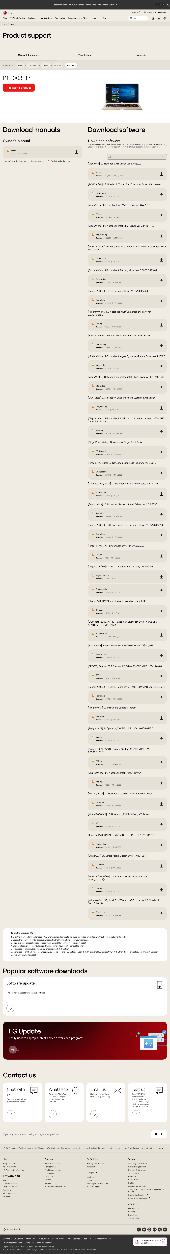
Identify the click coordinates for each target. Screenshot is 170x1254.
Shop (5, 18)
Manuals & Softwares (137, 1170)
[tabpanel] (85, 560)
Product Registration (137, 1167)
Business (135, 12)
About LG (133, 1203)
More (161, 1148)
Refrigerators (50, 1167)
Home (5, 24)
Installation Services (136, 1195)
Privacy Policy (43, 1239)
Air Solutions (46, 18)
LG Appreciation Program (13, 1170)
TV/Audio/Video (17, 18)
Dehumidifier (91, 1167)
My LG (131, 1183)
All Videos (7, 1196)
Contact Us (133, 1180)
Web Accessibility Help (12, 1243)
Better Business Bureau (138, 1198)
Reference (99, 176)
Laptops (89, 1180)
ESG (92, 1239)
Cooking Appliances (53, 1170)
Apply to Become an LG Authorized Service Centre (146, 1190)
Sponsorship (133, 1218)
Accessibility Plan (104, 1239)
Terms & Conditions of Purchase (38, 1243)
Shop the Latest (9, 1163)
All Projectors (9, 1193)
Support (95, 18)
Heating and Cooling (95, 1163)
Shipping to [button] (156, 12)
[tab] (28, 55)
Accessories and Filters (78, 18)
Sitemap (6, 1239)
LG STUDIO (49, 1176)
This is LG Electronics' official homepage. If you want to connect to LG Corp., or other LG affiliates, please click (49, 1249)
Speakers (7, 1190)
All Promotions (9, 1167)
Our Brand (132, 1208)
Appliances (32, 18)
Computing (60, 18)
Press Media (133, 1215)
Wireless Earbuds (10, 1187)
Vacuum (48, 1183)
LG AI (104, 18)
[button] (138, 18)
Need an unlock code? (137, 1186)
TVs (4, 1180)
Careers (131, 1212)
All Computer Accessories (97, 1183)
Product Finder (92, 1187)
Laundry (48, 1180)
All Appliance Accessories (55, 1186)
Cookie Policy (57, 1239)
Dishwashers (50, 1173)
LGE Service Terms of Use (24, 1239)
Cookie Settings (73, 1239)
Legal (85, 1239)
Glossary (132, 1176)
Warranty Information (137, 1163)
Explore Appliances (53, 1163)
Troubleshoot (133, 1173)
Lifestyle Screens (10, 1183)
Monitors (90, 1177)
